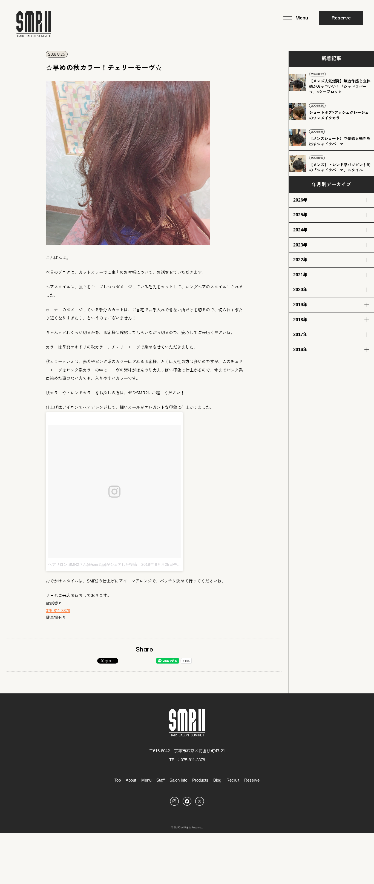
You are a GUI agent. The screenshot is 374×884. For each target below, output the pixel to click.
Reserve (341, 17)
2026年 (300, 200)
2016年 (300, 349)
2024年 (300, 230)
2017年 (300, 334)
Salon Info (178, 780)
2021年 (300, 274)
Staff (160, 780)
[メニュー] (295, 17)
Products (200, 780)
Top (117, 780)
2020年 (300, 289)
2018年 (300, 319)
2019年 (300, 304)
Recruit (232, 780)
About (131, 780)
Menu (146, 780)
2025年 (300, 215)
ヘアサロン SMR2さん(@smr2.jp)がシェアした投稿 (92, 564)
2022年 (300, 259)
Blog (217, 780)
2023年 (300, 245)
